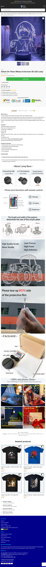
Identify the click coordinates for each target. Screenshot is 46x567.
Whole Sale (3, 542)
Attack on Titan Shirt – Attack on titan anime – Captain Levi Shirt (33, 467)
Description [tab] (14, 110)
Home (2, 13)
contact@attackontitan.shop (9, 557)
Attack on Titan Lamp (22, 433)
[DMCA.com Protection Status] (23, 529)
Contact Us (3, 539)
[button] (43, 18)
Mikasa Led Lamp (31, 13)
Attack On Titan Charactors (12, 13)
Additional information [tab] (23, 110)
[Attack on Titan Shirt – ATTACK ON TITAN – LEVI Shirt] (11, 455)
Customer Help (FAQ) (5, 540)
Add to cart (25, 79)
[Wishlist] (20, 447)
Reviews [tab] (31, 110)
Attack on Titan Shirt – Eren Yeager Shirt (9, 494)
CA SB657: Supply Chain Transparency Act (9, 527)
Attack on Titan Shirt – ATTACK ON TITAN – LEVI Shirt (11, 467)
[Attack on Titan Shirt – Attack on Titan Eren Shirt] (34, 483)
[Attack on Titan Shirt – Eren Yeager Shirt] (11, 483)
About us (2, 520)
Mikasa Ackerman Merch (22, 13)
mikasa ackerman (24, 435)
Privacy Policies (4, 524)
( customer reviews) (10, 75)
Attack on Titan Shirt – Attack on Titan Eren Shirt (34, 494)
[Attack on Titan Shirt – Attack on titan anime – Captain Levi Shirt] (34, 455)
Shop (5, 13)
